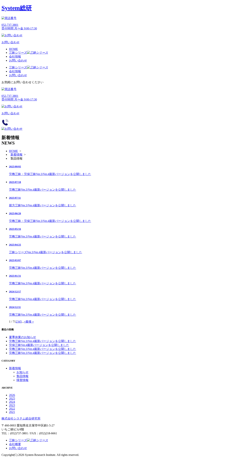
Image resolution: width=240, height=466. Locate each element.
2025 (12, 398)
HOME (13, 49)
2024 (12, 401)
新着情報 (16, 154)
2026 (12, 395)
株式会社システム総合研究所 (21, 418)
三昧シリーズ (18, 52)
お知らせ (22, 372)
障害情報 (22, 380)
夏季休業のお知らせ (22, 337)
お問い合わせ (18, 60)
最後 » (30, 321)
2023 (12, 405)
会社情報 (15, 56)
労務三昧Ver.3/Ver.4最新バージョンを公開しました (42, 341)
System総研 (17, 7)
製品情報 (22, 376)
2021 (12, 412)
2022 (12, 408)
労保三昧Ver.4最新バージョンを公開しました (39, 345)
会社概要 (15, 444)
